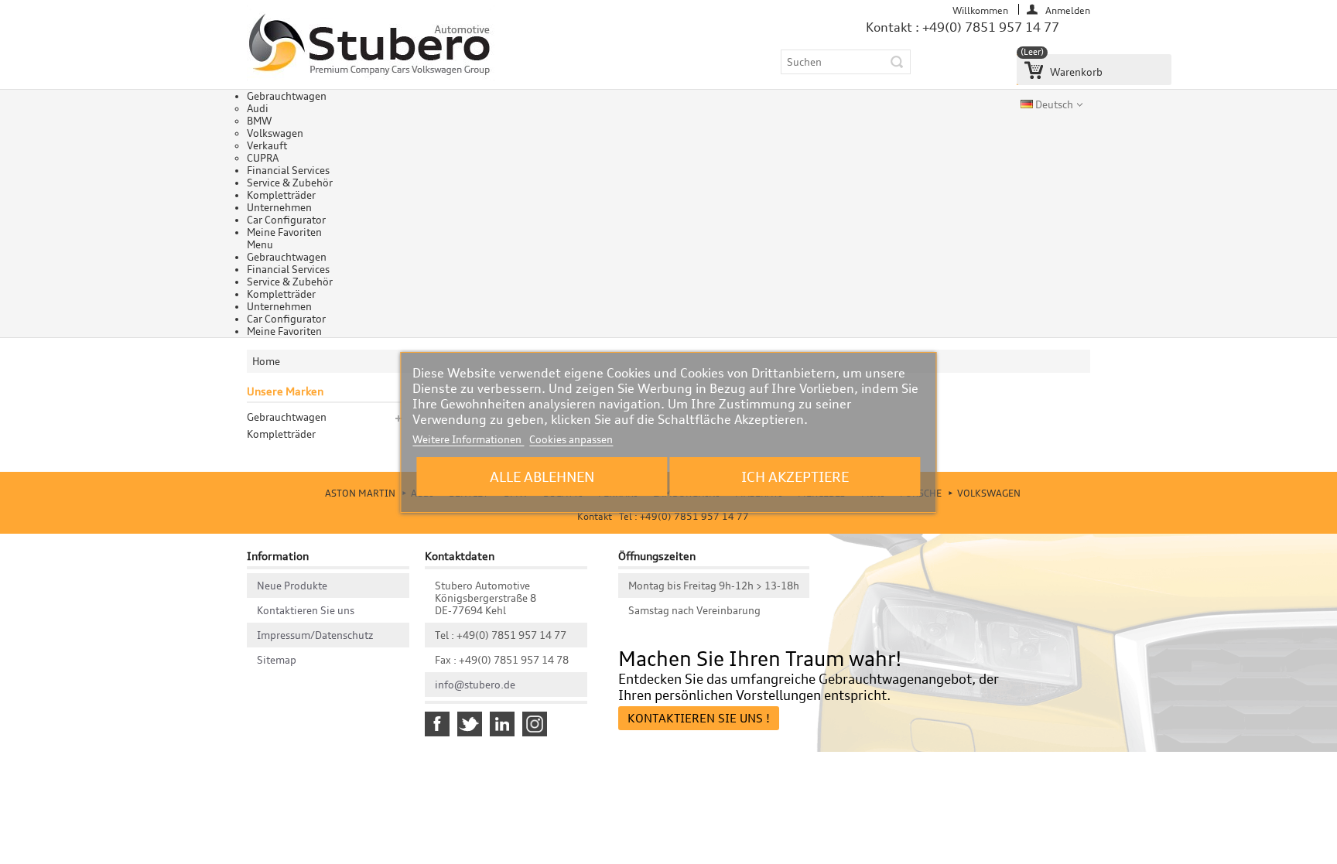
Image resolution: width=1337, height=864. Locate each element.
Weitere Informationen (468, 439)
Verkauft (267, 145)
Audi (257, 108)
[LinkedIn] (502, 724)
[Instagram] (534, 724)
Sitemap (276, 660)
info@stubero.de (475, 684)
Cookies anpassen (571, 439)
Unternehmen (279, 207)
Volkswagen (275, 133)
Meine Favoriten (284, 232)
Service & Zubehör (290, 182)
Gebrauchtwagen (287, 96)
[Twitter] (469, 724)
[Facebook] (437, 724)
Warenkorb (1062, 66)
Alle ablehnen (542, 476)
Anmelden (1067, 10)
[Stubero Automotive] (370, 45)
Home (266, 361)
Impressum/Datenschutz (315, 635)
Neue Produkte (292, 585)
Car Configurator (286, 219)
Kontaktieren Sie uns (305, 610)
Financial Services (288, 170)
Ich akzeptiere (795, 476)
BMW (259, 120)
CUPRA (263, 158)
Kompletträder (281, 195)
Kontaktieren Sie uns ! (698, 718)
